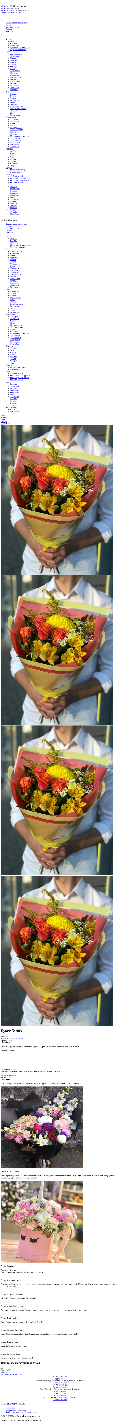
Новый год (14, 144)
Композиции (11, 210)
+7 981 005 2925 (7, 6)
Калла (12, 69)
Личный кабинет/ (8, 12)
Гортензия (14, 60)
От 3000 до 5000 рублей (19, 180)
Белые (12, 102)
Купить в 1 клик (7, 1039)
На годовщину (16, 128)
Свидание (14, 134)
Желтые (13, 104)
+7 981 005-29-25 (60, 1393)
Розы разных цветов (18, 109)
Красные (13, 98)
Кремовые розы (16, 107)
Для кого (9, 149)
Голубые (13, 203)
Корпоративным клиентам (16, 23)
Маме (12, 157)
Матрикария (15, 81)
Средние (13, 43)
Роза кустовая (15, 115)
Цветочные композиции (20, 48)
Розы (8, 92)
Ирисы (13, 62)
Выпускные (15, 142)
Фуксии (13, 208)
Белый (12, 197)
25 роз (12, 113)
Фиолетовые (15, 189)
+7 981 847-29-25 (7, 10)
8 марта (13, 123)
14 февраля (14, 121)
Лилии (13, 64)
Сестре (13, 155)
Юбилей (13, 132)
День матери (15, 138)
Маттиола (14, 73)
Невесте (13, 159)
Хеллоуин (14, 119)
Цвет (8, 185)
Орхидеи (13, 67)
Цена (8, 174)
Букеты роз (14, 94)
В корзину (18, 1039)
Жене (12, 153)
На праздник (11, 117)
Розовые (13, 191)
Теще (12, 166)
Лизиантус (14, 75)
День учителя (15, 140)
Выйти (18, 12)
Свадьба (9, 168)
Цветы (8, 52)
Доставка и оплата (13, 27)
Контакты (9, 31)
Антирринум (15, 77)
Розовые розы (15, 100)
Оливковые (14, 195)
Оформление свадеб (18, 170)
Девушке (13, 151)
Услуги (8, 25)
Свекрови (14, 163)
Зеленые (13, 187)
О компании (10, 1408)
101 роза (13, 111)
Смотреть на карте (60, 1383)
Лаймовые (14, 199)
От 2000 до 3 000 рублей (20, 178)
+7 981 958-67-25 (7, 8)
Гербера (13, 83)
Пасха (12, 126)
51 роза (13, 96)
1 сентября (14, 147)
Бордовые (14, 193)
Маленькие (14, 45)
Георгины (14, 90)
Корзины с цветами (18, 50)
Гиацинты (14, 79)
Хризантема (15, 71)
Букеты (8, 39)
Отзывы (9, 29)
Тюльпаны (14, 88)
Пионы (13, 58)
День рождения (16, 130)
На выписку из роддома (19, 136)
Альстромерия (16, 54)
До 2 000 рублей (16, 176)
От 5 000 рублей (16, 182)
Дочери (13, 161)
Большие (13, 41)
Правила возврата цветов (16, 1410)
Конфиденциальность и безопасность (21, 1412)
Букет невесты (16, 172)
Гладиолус (14, 86)
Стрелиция (14, 56)
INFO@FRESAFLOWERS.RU (13, 1404)
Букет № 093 (6, 1370)
